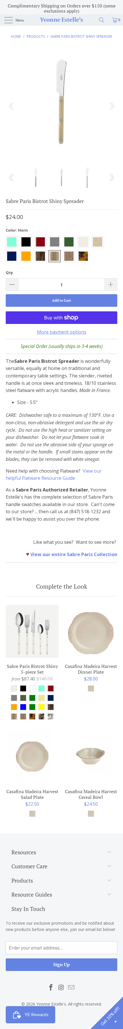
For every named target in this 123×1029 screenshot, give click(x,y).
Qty (9, 272)
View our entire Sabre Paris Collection (73, 554)
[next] (111, 106)
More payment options (61, 332)
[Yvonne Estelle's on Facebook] (51, 987)
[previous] (11, 106)
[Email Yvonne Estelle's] (71, 987)
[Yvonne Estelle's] (61, 20)
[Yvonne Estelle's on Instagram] (61, 987)
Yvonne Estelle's (51, 1004)
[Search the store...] (103, 20)
